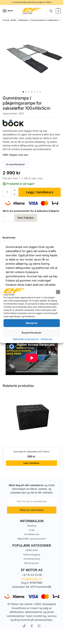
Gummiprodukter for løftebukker (44, 20)
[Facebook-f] (31, 625)
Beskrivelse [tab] (9, 237)
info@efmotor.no (31, 579)
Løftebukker (23, 20)
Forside (6, 20)
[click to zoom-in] (33, 56)
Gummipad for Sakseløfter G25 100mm (31, 451)
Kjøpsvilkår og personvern (26, 338)
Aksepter (32, 323)
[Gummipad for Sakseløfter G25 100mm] (31, 419)
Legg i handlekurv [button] (31, 463)
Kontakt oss (46, 338)
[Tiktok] (24, 625)
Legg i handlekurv (39, 192)
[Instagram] (39, 625)
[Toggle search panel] (51, 11)
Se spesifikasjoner (15, 164)
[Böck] (32, 123)
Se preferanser (32, 332)
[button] (58, 292)
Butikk (13, 20)
